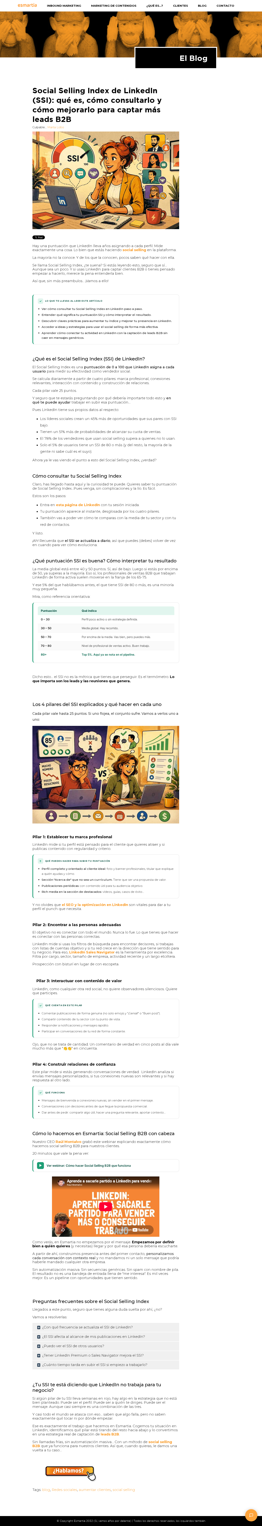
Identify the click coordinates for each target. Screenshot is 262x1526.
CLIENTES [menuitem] (180, 5)
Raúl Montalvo (68, 1142)
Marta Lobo (55, 127)
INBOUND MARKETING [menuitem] (64, 5)
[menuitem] (32, 5)
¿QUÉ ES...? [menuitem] (154, 5)
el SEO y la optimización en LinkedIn (95, 905)
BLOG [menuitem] (202, 5)
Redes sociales (64, 1490)
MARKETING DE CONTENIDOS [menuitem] (113, 5)
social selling (134, 250)
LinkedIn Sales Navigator (92, 952)
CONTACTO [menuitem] (225, 5)
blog (46, 1490)
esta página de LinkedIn (78, 505)
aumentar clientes (95, 1490)
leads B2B (110, 1434)
